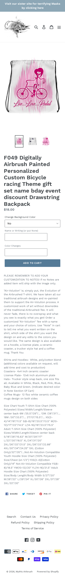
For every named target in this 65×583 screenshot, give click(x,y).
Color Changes (13, 246)
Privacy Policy (49, 516)
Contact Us (28, 516)
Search (11, 516)
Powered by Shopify (48, 571)
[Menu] (59, 27)
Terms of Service (32, 528)
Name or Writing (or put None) (21, 230)
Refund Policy (20, 522)
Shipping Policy (44, 522)
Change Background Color (20, 217)
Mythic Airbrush (24, 571)
